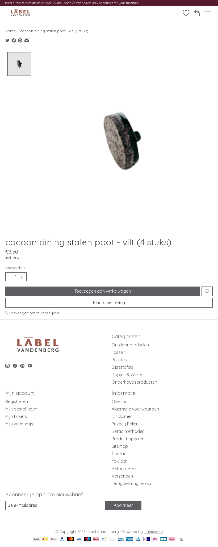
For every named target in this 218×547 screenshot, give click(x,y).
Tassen (118, 352)
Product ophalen (128, 438)
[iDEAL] (45, 539)
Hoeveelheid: (16, 268)
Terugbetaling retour (132, 483)
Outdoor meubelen (130, 344)
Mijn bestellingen (21, 409)
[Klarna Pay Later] (172, 539)
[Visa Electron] (121, 539)
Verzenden (122, 476)
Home (10, 31)
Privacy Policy (125, 423)
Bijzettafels (122, 367)
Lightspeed (153, 531)
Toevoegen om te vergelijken (34, 313)
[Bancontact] (104, 539)
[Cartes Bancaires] (163, 539)
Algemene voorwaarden (135, 409)
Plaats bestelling (109, 302)
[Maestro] (87, 539)
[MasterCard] (70, 539)
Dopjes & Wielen (127, 374)
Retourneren (124, 468)
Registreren (16, 401)
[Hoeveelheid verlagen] (10, 277)
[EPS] (155, 539)
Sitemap (120, 446)
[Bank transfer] (36, 539)
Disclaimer (122, 416)
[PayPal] (62, 539)
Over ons (120, 401)
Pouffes (119, 359)
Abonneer (123, 505)
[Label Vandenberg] (20, 12)
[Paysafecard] (113, 539)
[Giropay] (146, 539)
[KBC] (138, 539)
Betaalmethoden (128, 431)
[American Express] (129, 539)
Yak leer (119, 461)
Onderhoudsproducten (134, 382)
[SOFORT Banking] (96, 539)
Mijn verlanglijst (20, 423)
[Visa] (79, 539)
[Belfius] (53, 539)
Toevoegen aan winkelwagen (102, 291)
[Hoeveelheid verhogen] (21, 277)
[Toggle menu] (207, 13)
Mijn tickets (16, 416)
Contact (120, 453)
